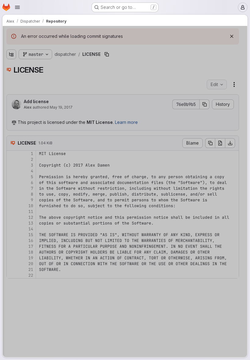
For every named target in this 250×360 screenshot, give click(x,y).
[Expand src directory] (11, 77)
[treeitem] (51, 57)
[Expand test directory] (11, 86)
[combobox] (50, 46)
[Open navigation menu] (17, 7)
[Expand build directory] (11, 57)
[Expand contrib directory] (11, 67)
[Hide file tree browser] (11, 34)
